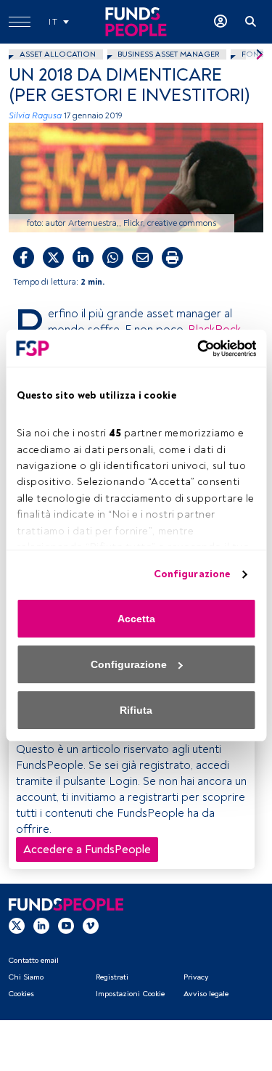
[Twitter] (17, 925)
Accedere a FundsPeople (87, 849)
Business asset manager (168, 54)
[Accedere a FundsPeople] (220, 21)
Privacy (196, 977)
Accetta (136, 618)
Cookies (21, 993)
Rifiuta (136, 710)
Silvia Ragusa (35, 115)
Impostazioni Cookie (130, 993)
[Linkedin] (41, 925)
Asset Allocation (58, 54)
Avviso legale (206, 993)
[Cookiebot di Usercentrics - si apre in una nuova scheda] (194, 348)
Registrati (112, 977)
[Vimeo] (91, 925)
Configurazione (192, 574)
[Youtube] (66, 925)
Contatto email (33, 960)
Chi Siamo (26, 977)
